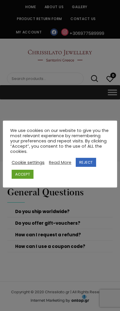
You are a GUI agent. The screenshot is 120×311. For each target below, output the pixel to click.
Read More (60, 162)
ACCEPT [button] (22, 174)
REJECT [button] (86, 162)
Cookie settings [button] (28, 162)
